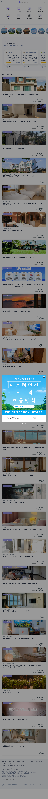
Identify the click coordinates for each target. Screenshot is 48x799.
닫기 (35, 420)
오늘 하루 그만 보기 (13, 420)
